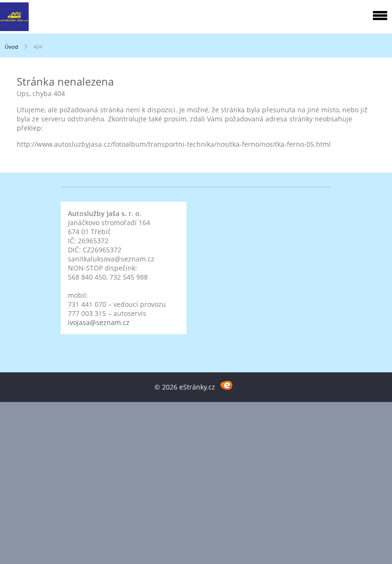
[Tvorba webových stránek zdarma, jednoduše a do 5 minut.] (226, 385)
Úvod (11, 46)
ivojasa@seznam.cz (99, 322)
